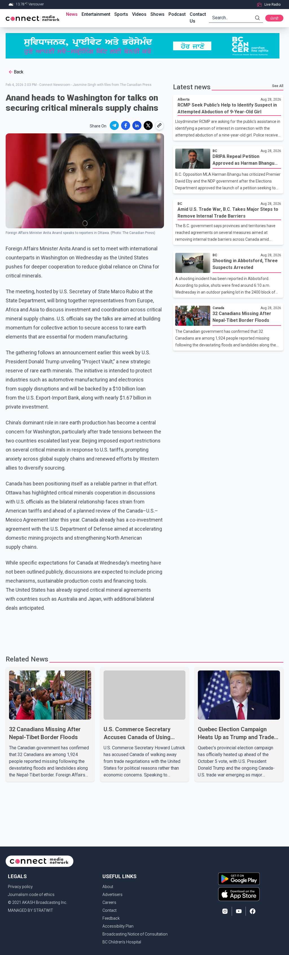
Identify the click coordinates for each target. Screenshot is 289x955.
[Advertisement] (144, 631)
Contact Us (198, 18)
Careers (109, 902)
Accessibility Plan (117, 926)
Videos (139, 14)
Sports (121, 14)
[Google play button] (239, 878)
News (72, 14)
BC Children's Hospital (121, 942)
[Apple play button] (239, 894)
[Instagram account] (224, 911)
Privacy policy (20, 886)
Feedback (111, 918)
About (107, 886)
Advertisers (112, 894)
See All (277, 86)
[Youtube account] (238, 911)
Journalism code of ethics (31, 894)
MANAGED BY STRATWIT (30, 910)
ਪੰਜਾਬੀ (274, 19)
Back (18, 72)
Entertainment (96, 14)
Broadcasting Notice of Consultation (135, 934)
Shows (157, 14)
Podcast (177, 14)
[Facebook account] (252, 911)
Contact (109, 910)
